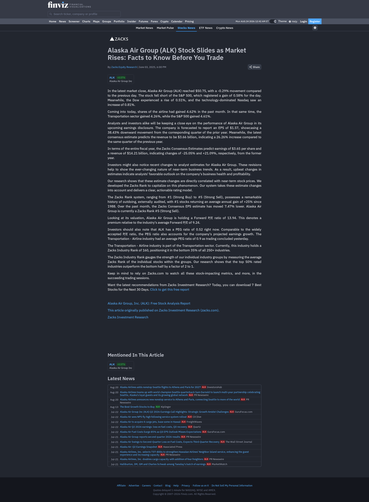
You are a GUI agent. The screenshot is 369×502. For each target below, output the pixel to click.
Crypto (164, 21)
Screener (74, 21)
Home (52, 21)
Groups (106, 21)
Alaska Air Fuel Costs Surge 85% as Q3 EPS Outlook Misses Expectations (160, 431)
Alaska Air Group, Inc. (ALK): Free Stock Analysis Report (149, 303)
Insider (131, 21)
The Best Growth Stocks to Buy (137, 406)
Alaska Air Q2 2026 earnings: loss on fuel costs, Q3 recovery (153, 426)
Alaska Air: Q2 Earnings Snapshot (138, 446)
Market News (144, 28)
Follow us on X (201, 485)
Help (294, 21)
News (62, 21)
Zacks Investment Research (128, 317)
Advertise (134, 485)
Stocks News (186, 28)
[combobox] (84, 14)
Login (303, 21)
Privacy (186, 485)
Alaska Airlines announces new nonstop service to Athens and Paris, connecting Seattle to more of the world (180, 399)
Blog (167, 485)
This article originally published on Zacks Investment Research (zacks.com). (163, 310)
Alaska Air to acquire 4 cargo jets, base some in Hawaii (150, 421)
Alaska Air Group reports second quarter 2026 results (150, 436)
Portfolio (119, 21)
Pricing (189, 21)
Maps (96, 21)
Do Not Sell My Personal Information (232, 485)
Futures (143, 21)
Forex (154, 21)
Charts (86, 21)
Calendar (176, 21)
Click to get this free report (169, 289)
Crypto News (224, 28)
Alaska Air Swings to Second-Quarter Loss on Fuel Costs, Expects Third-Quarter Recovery (169, 441)
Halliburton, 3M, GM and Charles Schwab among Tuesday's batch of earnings (163, 464)
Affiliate (121, 485)
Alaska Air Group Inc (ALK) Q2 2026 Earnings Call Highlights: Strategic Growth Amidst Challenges (174, 411)
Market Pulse (165, 28)
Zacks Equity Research (124, 67)
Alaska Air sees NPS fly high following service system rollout (153, 416)
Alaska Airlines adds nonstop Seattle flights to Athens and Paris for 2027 (160, 387)
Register (315, 21)
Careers (146, 485)
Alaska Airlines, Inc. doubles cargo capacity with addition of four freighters (161, 459)
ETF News (205, 28)
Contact (158, 485)
